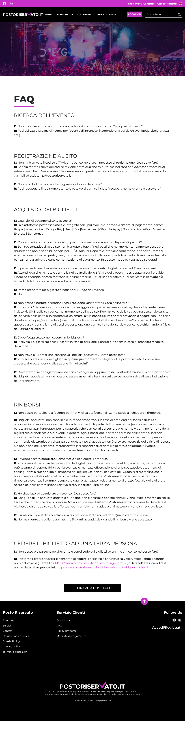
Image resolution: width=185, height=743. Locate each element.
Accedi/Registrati (167, 3)
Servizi (7, 625)
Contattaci (149, 3)
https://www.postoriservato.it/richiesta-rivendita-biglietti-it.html (102, 567)
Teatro (75, 14)
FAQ (59, 625)
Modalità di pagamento (71, 636)
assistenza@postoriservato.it (123, 691)
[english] (180, 4)
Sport (113, 14)
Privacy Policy (12, 646)
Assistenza (63, 620)
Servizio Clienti (71, 612)
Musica (49, 14)
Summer (62, 14)
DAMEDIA (106, 701)
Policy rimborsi (66, 630)
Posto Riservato (18, 612)
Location (134, 14)
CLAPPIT (89, 701)
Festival (89, 14)
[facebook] (6, 3)
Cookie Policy (11, 641)
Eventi (102, 14)
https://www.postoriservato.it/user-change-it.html (90, 563)
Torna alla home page (92, 588)
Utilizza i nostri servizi (16, 636)
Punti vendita (134, 3)
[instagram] (14, 3)
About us (8, 620)
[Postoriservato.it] (23, 14)
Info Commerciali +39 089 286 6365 (92, 691)
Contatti (8, 630)
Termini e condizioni (15, 651)
